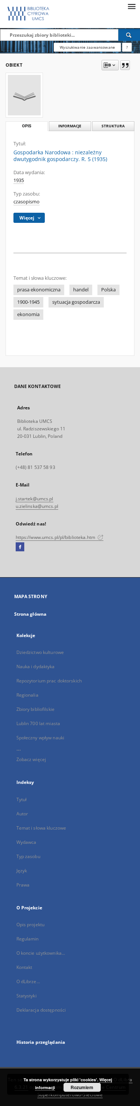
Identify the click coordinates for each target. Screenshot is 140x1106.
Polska (108, 290)
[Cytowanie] (125, 65)
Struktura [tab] (113, 126)
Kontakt (24, 967)
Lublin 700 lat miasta (38, 723)
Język (21, 870)
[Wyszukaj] (129, 35)
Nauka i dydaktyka (35, 666)
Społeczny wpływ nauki (40, 737)
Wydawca (26, 842)
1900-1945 (28, 302)
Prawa (23, 885)
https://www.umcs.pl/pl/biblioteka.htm (56, 537)
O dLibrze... (28, 981)
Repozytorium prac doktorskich (49, 681)
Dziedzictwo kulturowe (40, 652)
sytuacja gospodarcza (76, 302)
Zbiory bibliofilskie (35, 709)
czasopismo (26, 202)
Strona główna (30, 614)
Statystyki (26, 996)
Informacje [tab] (69, 126)
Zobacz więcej (31, 759)
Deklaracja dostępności (41, 1010)
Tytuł (21, 799)
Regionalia (27, 695)
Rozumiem (82, 1087)
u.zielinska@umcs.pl (37, 506)
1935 (18, 180)
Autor (22, 813)
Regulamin (27, 939)
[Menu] (131, 6)
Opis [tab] (26, 126)
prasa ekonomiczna (38, 290)
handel (80, 290)
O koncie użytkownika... (40, 953)
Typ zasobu (28, 856)
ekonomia (28, 314)
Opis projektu (30, 924)
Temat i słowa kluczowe (41, 828)
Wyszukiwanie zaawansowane (87, 47)
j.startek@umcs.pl (34, 499)
